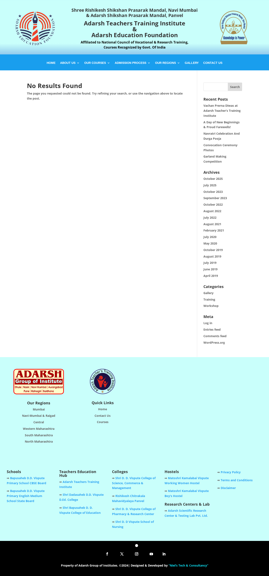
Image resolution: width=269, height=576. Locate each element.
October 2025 (213, 179)
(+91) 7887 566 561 (221, 412)
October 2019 (213, 250)
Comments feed (215, 336)
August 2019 (212, 256)
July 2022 (209, 218)
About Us (67, 62)
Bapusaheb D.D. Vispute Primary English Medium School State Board (26, 496)
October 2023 (213, 192)
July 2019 (209, 263)
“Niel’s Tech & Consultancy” (188, 565)
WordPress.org (214, 343)
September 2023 (215, 198)
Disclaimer (228, 488)
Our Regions (165, 62)
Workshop (211, 306)
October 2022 (213, 204)
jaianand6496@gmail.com (203, 421)
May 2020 (210, 243)
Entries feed (212, 329)
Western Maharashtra (38, 429)
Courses (102, 422)
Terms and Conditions (237, 480)
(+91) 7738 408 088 (192, 412)
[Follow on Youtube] (151, 554)
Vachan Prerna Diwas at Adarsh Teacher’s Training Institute (222, 111)
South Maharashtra (39, 435)
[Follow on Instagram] (136, 554)
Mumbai (39, 409)
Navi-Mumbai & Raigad (38, 416)
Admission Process (130, 62)
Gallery (192, 62)
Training (209, 299)
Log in (207, 323)
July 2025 (209, 185)
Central (38, 422)
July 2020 (209, 237)
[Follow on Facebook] (107, 554)
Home (51, 62)
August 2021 (212, 224)
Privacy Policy (231, 472)
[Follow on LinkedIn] (164, 554)
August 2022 (212, 211)
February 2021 (213, 230)
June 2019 (210, 269)
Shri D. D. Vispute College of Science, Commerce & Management (134, 483)
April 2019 (210, 276)
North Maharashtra (39, 441)
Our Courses (95, 62)
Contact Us (212, 62)
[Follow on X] (122, 554)
